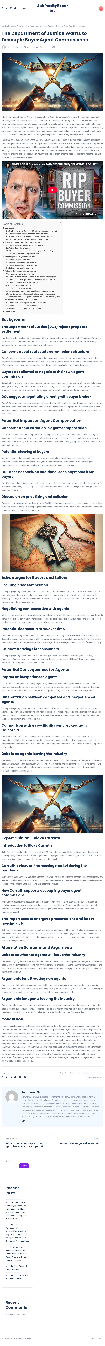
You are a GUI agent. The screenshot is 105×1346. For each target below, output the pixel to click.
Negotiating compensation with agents (23, 262)
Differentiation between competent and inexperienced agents (32, 277)
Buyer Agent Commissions (70, 1073)
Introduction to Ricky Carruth (20, 288)
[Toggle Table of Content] (57, 224)
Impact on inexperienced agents (21, 274)
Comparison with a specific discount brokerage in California (32, 280)
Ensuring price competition (19, 260)
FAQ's (25, 47)
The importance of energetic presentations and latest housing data (34, 297)
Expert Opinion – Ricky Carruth (18, 285)
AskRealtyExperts (52, 8)
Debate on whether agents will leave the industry (27, 303)
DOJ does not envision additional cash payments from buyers (32, 251)
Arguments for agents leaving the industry (25, 308)
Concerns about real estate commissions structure (28, 234)
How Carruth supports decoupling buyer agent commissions (32, 294)
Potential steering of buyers (19, 248)
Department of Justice (92, 1073)
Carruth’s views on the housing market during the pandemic (31, 291)
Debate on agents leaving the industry (23, 282)
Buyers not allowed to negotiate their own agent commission (32, 236)
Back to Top (96, 1338)
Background (10, 228)
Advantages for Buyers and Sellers (20, 257)
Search (9, 1161)
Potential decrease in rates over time (23, 265)
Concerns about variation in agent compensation (27, 245)
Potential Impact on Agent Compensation (22, 242)
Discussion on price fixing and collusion (24, 254)
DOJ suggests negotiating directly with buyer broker (29, 239)
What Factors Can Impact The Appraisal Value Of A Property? (24, 1145)
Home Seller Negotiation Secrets (79, 1143)
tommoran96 (13, 47)
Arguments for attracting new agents (23, 305)
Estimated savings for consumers (21, 268)
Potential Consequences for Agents (20, 271)
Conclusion (10, 311)
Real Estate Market (95, 1078)
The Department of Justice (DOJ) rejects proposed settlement (33, 231)
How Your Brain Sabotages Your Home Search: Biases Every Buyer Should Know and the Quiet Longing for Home (17, 1253)
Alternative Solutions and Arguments (21, 300)
